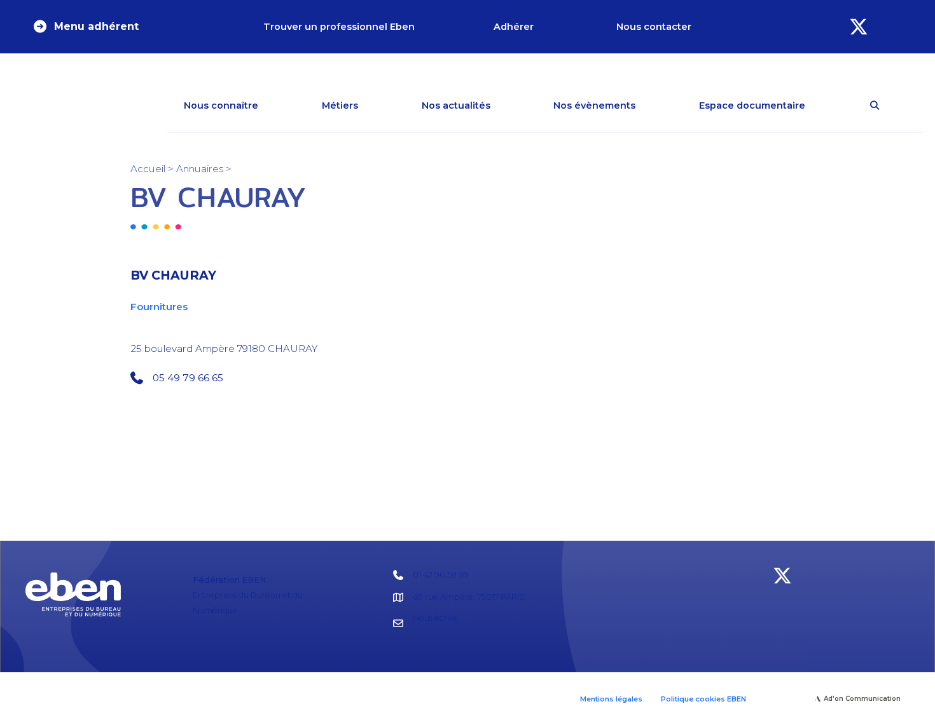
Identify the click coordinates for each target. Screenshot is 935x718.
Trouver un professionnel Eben (339, 26)
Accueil (147, 169)
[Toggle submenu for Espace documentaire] (824, 105)
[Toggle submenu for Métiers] (376, 105)
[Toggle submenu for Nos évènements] (654, 105)
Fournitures (159, 307)
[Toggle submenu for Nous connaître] (276, 105)
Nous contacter (653, 26)
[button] (85, 27)
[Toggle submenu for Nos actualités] (509, 105)
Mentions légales (611, 698)
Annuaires (199, 169)
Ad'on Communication (862, 698)
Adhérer (514, 26)
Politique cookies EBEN (703, 698)
